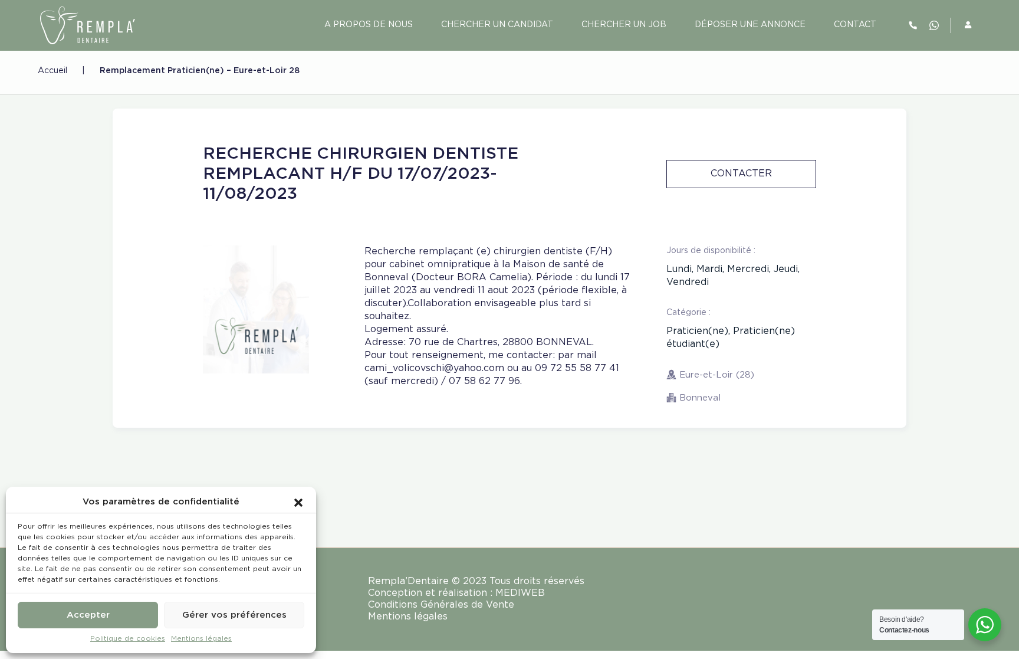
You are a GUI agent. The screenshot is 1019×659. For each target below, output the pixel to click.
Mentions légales (201, 638)
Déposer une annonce (750, 24)
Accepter (88, 615)
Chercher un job (623, 24)
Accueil (52, 70)
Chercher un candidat (497, 24)
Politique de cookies (127, 638)
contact (855, 24)
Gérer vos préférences (234, 615)
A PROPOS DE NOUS (368, 24)
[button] (298, 502)
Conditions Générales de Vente (441, 605)
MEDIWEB (520, 593)
